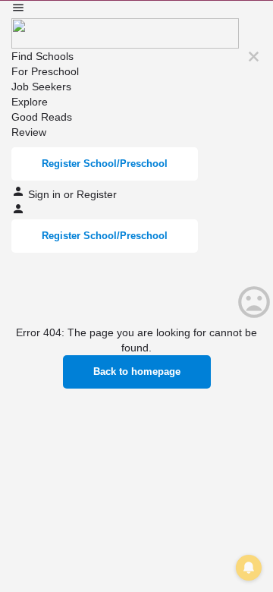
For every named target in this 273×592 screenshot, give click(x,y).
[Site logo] (125, 33)
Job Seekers (41, 86)
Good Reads (41, 117)
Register (97, 194)
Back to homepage (136, 371)
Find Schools (42, 56)
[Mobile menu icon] (136, 9)
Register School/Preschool (105, 163)
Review (28, 132)
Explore (29, 102)
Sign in (46, 194)
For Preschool (45, 71)
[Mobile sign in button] (18, 212)
